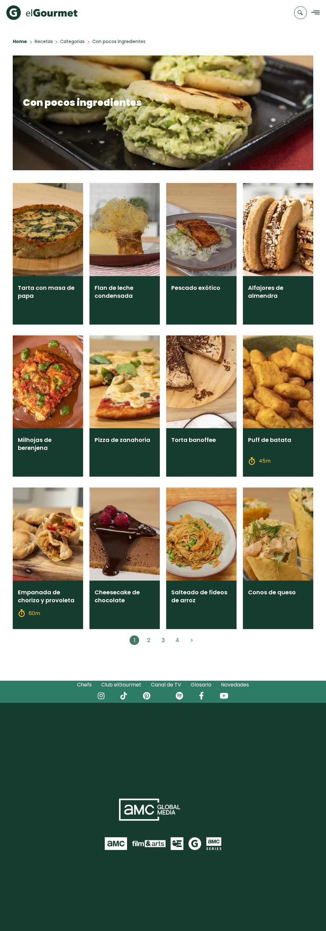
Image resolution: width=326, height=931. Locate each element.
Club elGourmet (121, 684)
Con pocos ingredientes (118, 41)
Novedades (235, 684)
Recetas (44, 41)
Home (20, 41)
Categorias (72, 41)
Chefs (84, 684)
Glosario (201, 684)
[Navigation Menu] (314, 13)
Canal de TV (166, 684)
